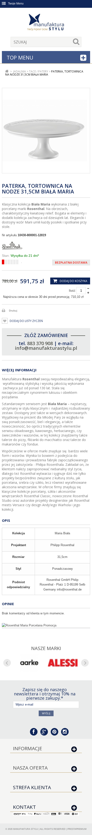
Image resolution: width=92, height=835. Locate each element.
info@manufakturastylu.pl (46, 348)
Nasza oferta (30, 767)
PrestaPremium (77, 829)
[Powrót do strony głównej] (7, 71)
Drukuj (13, 310)
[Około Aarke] (29, 663)
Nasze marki (46, 648)
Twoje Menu (16, 3)
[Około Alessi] (62, 663)
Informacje (27, 748)
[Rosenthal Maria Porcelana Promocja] (46, 625)
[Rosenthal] (46, 245)
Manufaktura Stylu (25, 829)
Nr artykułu (9, 235)
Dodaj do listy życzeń (26, 321)
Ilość (72, 290)
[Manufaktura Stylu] (46, 23)
